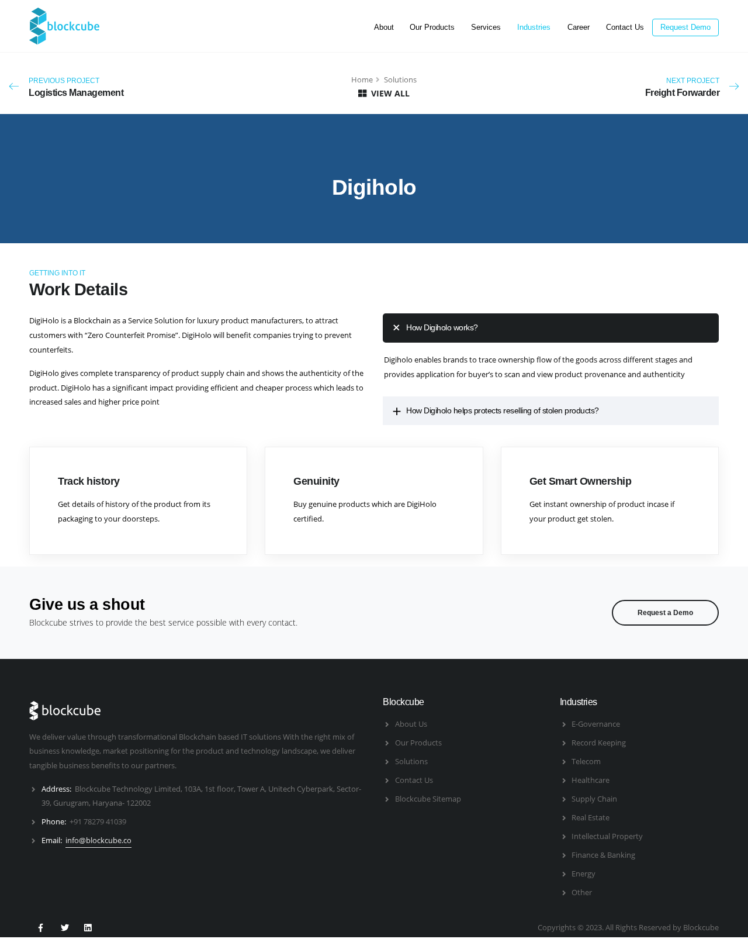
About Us (411, 724)
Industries (533, 27)
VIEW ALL (389, 93)
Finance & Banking (603, 855)
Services (486, 27)
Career (578, 27)
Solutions (411, 761)
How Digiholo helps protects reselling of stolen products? (502, 410)
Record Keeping (599, 742)
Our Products (432, 27)
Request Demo (685, 27)
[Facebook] (40, 927)
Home (362, 79)
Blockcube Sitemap (428, 798)
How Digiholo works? (442, 327)
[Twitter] (64, 927)
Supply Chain (594, 798)
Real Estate (591, 817)
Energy (583, 873)
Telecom (586, 761)
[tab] (551, 327)
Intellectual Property (607, 836)
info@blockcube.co (98, 840)
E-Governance (596, 724)
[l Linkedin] (88, 927)
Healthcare (591, 780)
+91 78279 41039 (98, 821)
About (384, 27)
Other (582, 892)
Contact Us (625, 27)
